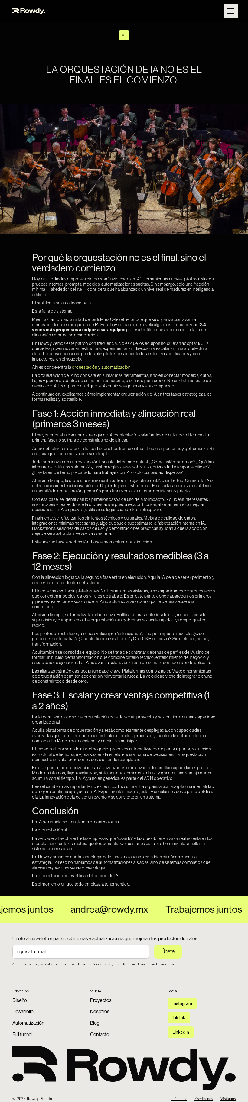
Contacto (99, 1034)
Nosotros (99, 1011)
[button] (230, 11)
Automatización (28, 1023)
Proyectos (101, 1000)
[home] (28, 11)
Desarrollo (23, 1011)
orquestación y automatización (101, 367)
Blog (95, 1023)
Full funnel (22, 1034)
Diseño (19, 1000)
